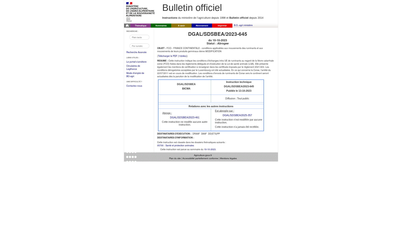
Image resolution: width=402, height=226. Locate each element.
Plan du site (175, 158)
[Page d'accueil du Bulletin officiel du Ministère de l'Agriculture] (127, 26)
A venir (181, 25)
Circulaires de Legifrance (135, 67)
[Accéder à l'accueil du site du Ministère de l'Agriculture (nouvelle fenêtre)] (140, 11)
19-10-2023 (210, 149)
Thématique (140, 25)
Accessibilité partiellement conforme (200, 158)
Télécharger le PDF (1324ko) (172, 55)
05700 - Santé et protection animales (175, 145)
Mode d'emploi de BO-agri (135, 74)
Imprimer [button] (222, 25)
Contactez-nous (134, 85)
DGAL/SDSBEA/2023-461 (184, 117)
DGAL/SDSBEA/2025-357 (237, 115)
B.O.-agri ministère (243, 25)
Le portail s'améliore (138, 62)
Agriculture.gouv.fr (203, 155)
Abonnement (202, 25)
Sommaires (161, 25)
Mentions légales (228, 158)
